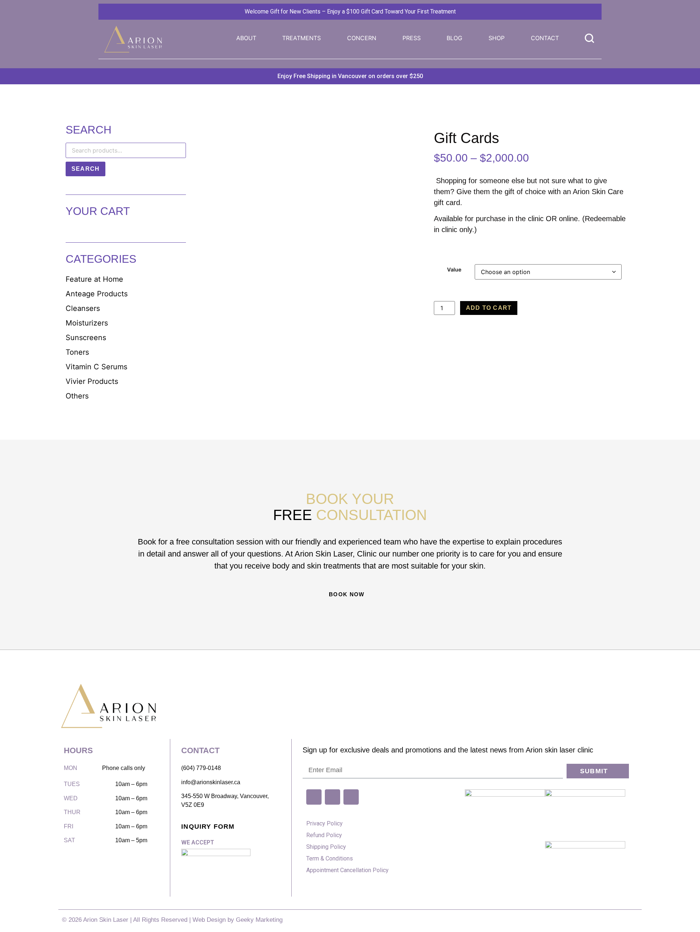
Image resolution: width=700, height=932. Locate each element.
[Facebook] (332, 797)
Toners (77, 352)
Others (77, 396)
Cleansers (83, 308)
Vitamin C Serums (96, 366)
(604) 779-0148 (201, 768)
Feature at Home (94, 279)
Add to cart (489, 308)
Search (85, 169)
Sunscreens (86, 337)
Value (454, 269)
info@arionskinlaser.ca (210, 782)
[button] (301, 38)
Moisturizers (87, 323)
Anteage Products (97, 293)
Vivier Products (92, 381)
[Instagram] (351, 797)
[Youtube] (314, 797)
